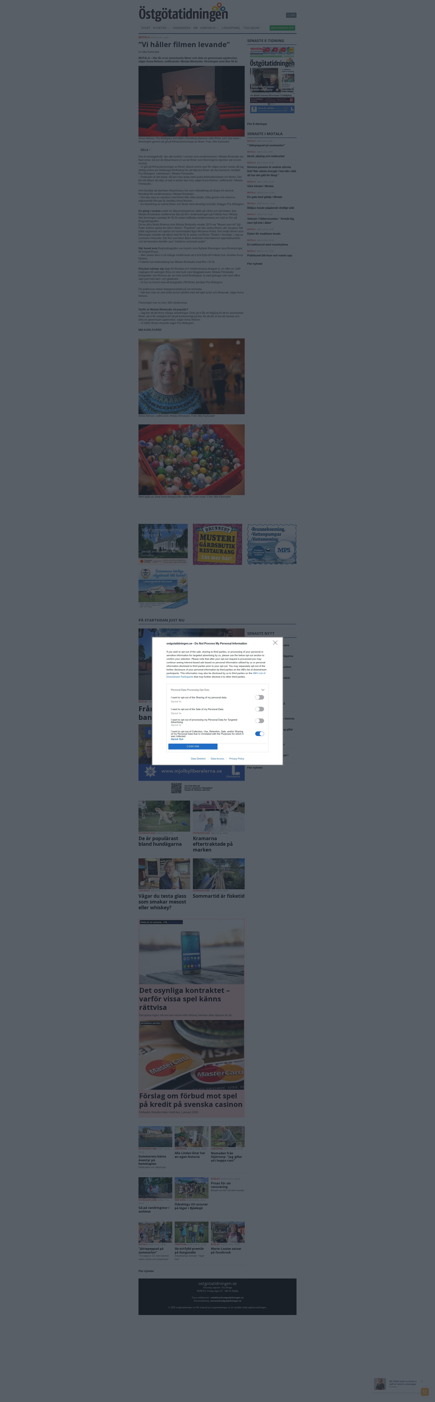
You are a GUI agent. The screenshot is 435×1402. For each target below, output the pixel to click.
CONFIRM (193, 746)
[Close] (276, 644)
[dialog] (217, 701)
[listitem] (217, 690)
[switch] (259, 697)
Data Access (217, 758)
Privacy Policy (236, 758)
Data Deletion (198, 758)
